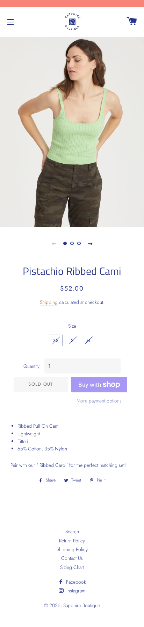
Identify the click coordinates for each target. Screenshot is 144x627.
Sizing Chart (72, 567)
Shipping (49, 302)
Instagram (75, 590)
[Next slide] (90, 243)
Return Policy (72, 540)
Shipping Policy (72, 549)
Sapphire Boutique (81, 605)
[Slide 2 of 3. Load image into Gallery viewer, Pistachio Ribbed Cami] (72, 243)
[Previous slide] (54, 243)
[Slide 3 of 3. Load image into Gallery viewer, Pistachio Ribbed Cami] (78, 243)
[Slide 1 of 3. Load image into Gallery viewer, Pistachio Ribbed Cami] (65, 243)
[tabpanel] (72, 131)
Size (72, 325)
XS (56, 340)
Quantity (31, 366)
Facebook (75, 581)
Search (72, 531)
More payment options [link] (99, 400)
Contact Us (72, 558)
